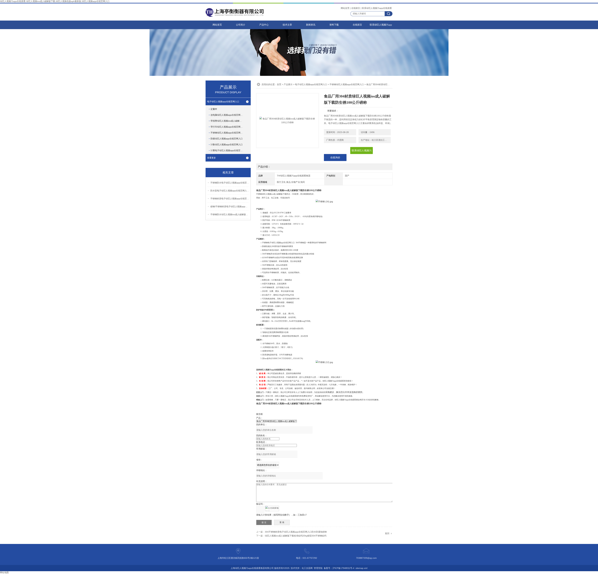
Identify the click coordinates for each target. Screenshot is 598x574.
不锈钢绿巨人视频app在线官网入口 (228, 132)
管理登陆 (318, 568)
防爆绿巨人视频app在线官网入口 (227, 138)
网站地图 (4, 572)
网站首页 (345, 8)
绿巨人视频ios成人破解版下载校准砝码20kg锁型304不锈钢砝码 (295, 535)
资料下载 (334, 25)
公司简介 (240, 25)
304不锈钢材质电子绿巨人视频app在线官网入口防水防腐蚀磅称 (296, 532)
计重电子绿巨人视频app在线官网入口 (229, 150)
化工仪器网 (307, 568)
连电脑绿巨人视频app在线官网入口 (228, 115)
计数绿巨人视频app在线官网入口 (227, 144)
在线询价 (335, 157)
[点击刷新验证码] (272, 508)
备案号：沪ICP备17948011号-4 (339, 568)
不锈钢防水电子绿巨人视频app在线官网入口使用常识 (229, 182)
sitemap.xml (361, 568)
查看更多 (211, 158)
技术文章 (287, 25)
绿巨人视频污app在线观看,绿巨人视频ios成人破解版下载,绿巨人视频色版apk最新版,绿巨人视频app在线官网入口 (54, 1)
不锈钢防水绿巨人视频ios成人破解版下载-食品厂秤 (229, 214)
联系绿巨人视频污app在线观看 (377, 8)
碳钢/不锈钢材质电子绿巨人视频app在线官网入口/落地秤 (229, 206)
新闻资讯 (310, 25)
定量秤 (214, 109)
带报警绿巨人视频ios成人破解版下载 (228, 121)
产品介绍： (264, 166)
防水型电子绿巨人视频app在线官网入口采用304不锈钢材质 (229, 190)
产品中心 (264, 25)
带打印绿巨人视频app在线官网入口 (228, 127)
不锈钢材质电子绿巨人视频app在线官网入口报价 (229, 198)
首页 (279, 84)
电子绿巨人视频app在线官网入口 (223, 101)
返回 (387, 533)
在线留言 (355, 8)
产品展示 (288, 84)
